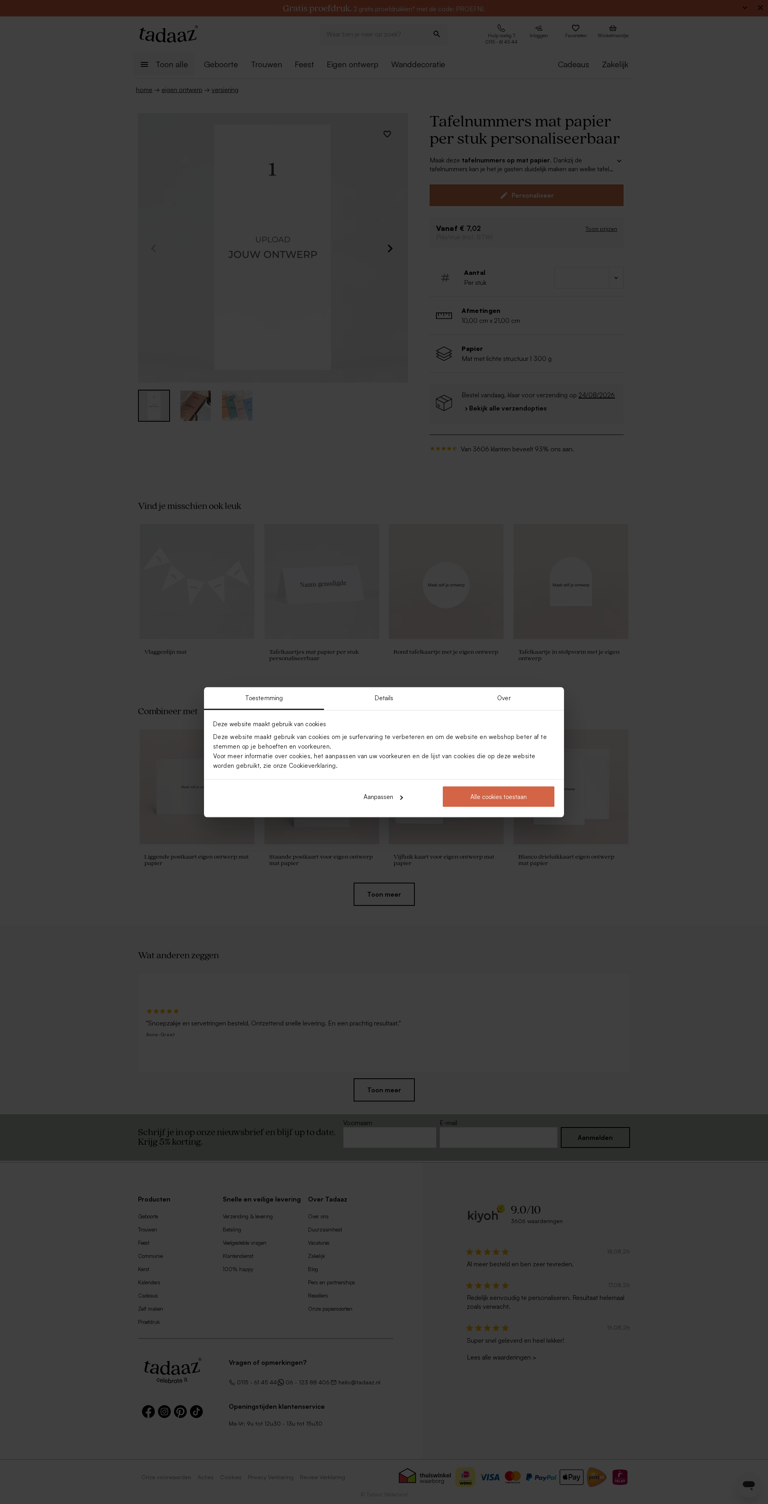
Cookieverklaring (312, 765)
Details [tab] (384, 697)
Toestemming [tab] (264, 697)
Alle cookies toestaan (498, 797)
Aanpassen (378, 797)
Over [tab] (503, 697)
